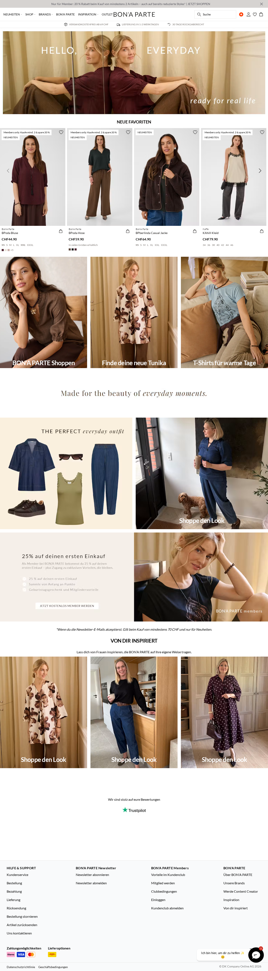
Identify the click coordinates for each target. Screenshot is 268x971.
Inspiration (231, 900)
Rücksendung (16, 908)
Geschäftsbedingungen (53, 967)
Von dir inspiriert (235, 908)
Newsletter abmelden (91, 883)
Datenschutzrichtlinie (21, 967)
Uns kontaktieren (19, 933)
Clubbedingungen (164, 891)
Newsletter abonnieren (92, 875)
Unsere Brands (234, 883)
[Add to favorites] (61, 132)
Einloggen (158, 900)
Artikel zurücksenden (22, 925)
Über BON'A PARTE (237, 875)
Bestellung (14, 883)
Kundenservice (17, 875)
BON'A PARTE (65, 14)
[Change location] (241, 14)
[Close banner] (261, 4)
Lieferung (13, 900)
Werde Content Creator (240, 891)
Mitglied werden (163, 883)
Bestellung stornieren (22, 916)
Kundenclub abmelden (167, 908)
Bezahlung (14, 891)
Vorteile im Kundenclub (168, 875)
